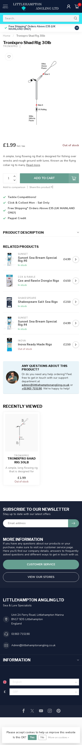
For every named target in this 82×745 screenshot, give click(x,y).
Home (6, 36)
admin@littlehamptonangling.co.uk (45, 385)
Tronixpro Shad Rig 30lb (30, 36)
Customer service (41, 564)
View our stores (41, 577)
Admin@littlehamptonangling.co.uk (33, 645)
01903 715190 (20, 634)
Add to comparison (14, 187)
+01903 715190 (32, 388)
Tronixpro (10, 46)
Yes (32, 737)
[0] (77, 6)
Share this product (40, 187)
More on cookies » (58, 737)
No (42, 737)
